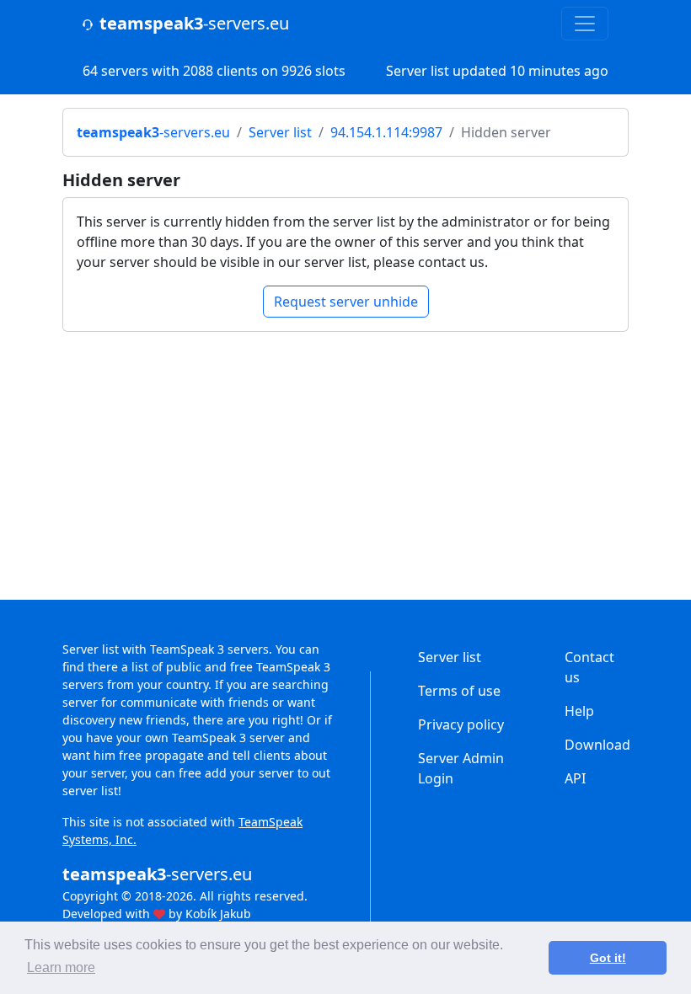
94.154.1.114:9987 (386, 132)
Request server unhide (346, 301)
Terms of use (459, 690)
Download (597, 744)
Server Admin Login (461, 768)
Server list (280, 132)
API (575, 778)
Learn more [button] (61, 967)
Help (579, 711)
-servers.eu (194, 23)
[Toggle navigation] (584, 23)
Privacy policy (461, 724)
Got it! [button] (608, 958)
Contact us (589, 667)
